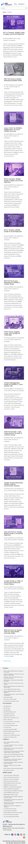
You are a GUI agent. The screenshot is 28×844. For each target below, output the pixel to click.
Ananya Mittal (8, 38)
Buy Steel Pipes (7, 710)
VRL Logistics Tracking (9, 770)
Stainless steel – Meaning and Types (12, 735)
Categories (21, 4)
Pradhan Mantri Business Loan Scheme (12, 783)
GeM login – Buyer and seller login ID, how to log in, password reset (13, 678)
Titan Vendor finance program (10, 810)
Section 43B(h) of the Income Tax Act (12, 689)
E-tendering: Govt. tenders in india (11, 701)
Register (5, 828)
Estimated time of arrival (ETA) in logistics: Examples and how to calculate (13, 760)
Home (4, 12)
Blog (15, 4)
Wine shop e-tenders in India (10, 699)
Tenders (5, 40)
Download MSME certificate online (11, 792)
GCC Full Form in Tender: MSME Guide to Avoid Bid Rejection (13, 533)
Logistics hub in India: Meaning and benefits (13, 754)
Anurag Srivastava (11, 337)
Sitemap (9, 830)
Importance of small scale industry (11, 779)
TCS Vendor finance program (10, 808)
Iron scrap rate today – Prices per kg (11, 721)
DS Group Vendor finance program (11, 814)
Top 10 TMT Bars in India (9, 723)
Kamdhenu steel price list (9, 715)
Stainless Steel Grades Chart (10, 737)
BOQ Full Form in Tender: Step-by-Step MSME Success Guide (13, 631)
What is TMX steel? (8, 719)
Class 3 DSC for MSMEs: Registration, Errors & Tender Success (13, 129)
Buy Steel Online (7, 706)
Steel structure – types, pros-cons (11, 717)
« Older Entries (7, 661)
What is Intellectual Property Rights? (11, 788)
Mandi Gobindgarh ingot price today (11, 731)
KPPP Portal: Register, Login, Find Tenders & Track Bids (12, 333)
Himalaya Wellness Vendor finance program (13, 812)
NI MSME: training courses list (10, 785)
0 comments (12, 40)
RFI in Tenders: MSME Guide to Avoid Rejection (13, 230)
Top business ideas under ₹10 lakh (11, 775)
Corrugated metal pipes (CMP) (10, 729)
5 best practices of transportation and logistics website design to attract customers (14, 752)
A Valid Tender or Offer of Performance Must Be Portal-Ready (13, 582)
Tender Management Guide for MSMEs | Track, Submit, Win (13, 384)
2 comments (20, 539)
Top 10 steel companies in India (11, 725)
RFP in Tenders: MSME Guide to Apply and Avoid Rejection (13, 180)
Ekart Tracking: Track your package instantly (13, 768)
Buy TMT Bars (7, 708)
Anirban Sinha (9, 437)
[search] (26, 8)
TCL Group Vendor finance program (11, 816)
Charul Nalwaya (10, 85)
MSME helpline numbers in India (11, 794)
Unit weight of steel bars (9, 713)
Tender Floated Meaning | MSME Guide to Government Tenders (13, 484)
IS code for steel (7, 727)
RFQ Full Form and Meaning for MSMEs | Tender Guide (12, 282)
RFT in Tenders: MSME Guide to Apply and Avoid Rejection (14, 33)
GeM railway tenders (8, 697)
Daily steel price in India (9, 733)
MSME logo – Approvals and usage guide (12, 786)
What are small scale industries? (11, 781)
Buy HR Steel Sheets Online (10, 711)
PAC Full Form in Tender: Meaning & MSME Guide (13, 79)
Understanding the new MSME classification (13, 790)
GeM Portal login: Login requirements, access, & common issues (13, 433)
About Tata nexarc (13, 828)
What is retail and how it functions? (11, 777)
